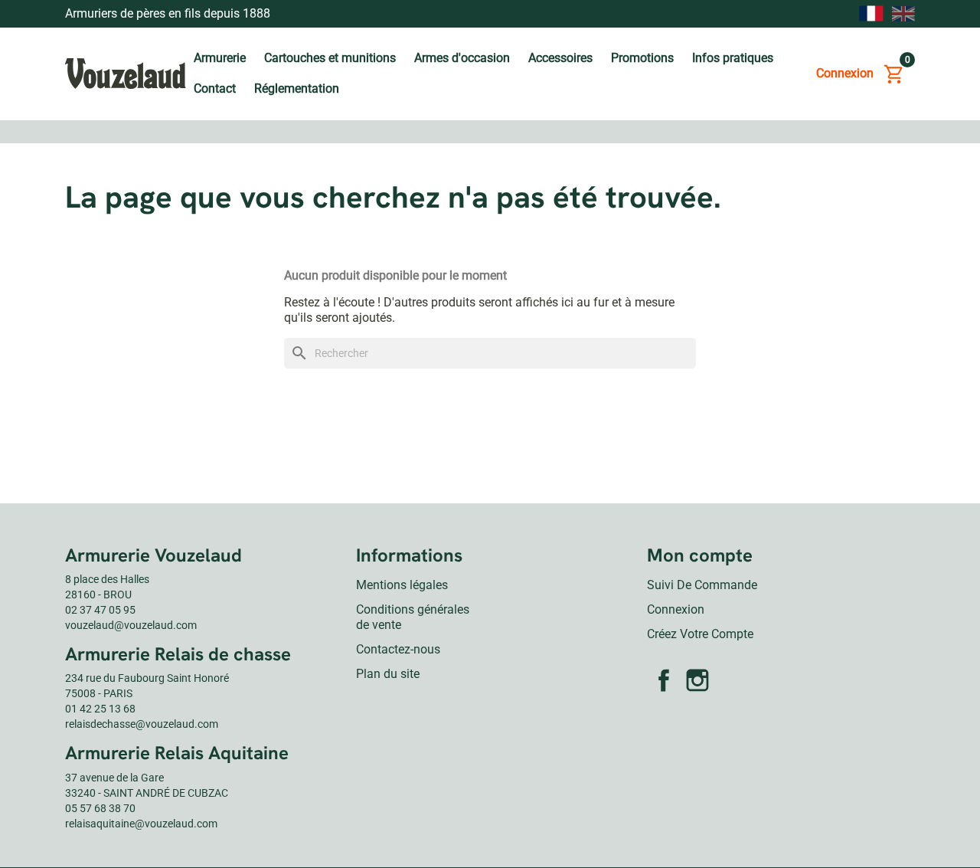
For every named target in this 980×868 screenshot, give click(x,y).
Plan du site (388, 674)
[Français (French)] (871, 13)
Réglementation (296, 88)
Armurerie (220, 58)
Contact (215, 88)
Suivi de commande (702, 585)
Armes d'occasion (462, 58)
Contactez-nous (398, 649)
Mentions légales (402, 585)
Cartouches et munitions (330, 58)
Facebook (663, 680)
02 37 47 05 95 (100, 610)
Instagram (697, 680)
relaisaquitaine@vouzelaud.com (141, 823)
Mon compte (700, 555)
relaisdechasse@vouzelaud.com (141, 724)
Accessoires (560, 58)
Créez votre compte (700, 634)
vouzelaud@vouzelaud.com (131, 625)
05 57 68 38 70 (100, 808)
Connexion (675, 609)
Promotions (642, 58)
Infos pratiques (732, 58)
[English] (903, 13)
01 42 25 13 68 (100, 709)
